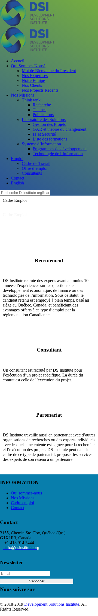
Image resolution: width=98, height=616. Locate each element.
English (17, 183)
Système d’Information (41, 144)
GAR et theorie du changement (59, 129)
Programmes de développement (60, 148)
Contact (17, 178)
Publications (43, 114)
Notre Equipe (33, 80)
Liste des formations (50, 139)
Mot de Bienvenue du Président (49, 70)
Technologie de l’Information (58, 153)
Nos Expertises (35, 75)
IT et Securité (44, 134)
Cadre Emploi (15, 214)
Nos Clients (32, 85)
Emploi (17, 158)
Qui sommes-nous (26, 493)
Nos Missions (22, 95)
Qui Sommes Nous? (28, 65)
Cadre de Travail (36, 163)
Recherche (42, 105)
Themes (39, 109)
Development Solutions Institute (51, 604)
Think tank (31, 100)
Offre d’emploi (34, 168)
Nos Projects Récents (40, 90)
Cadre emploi (22, 502)
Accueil (17, 61)
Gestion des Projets (49, 124)
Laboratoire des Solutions (44, 119)
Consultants (32, 173)
